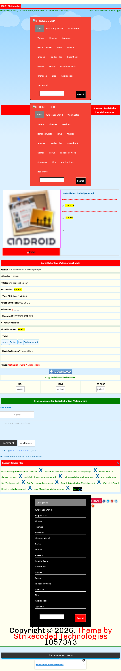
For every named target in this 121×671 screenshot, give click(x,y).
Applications (67, 76)
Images (41, 57)
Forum (52, 66)
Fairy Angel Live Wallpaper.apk (79, 477)
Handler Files (56, 57)
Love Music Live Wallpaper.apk (49, 489)
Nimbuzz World (44, 47)
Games (40, 66)
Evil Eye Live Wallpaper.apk (40, 483)
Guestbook (72, 57)
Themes (53, 38)
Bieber (13, 342)
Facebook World (68, 66)
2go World (42, 85)
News (59, 47)
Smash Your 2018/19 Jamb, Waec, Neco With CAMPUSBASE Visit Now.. (34, 10)
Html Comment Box (20, 450)
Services (66, 38)
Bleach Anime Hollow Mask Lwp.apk (78, 483)
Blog (54, 76)
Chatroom (42, 76)
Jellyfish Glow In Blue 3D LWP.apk (40, 477)
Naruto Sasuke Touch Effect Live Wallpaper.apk (68, 471)
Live (20, 342)
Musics (70, 47)
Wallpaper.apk (31, 342)
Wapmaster (73, 28)
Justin (5, 342)
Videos (40, 38)
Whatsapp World (54, 28)
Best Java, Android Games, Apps (105, 10)
